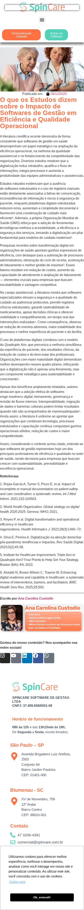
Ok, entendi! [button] (42, 897)
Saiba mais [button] (17, 882)
